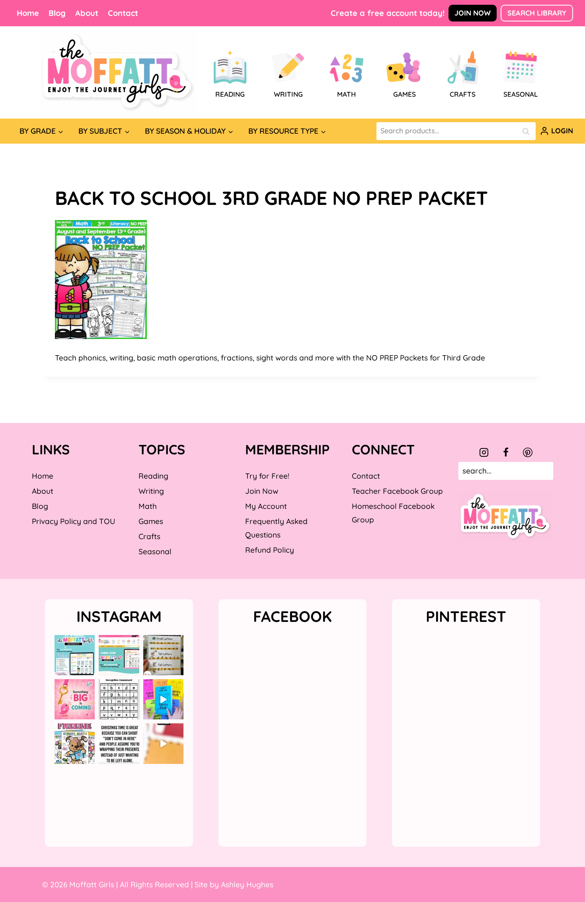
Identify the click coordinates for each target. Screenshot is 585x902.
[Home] (118, 72)
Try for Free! (267, 476)
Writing (151, 491)
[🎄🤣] (119, 743)
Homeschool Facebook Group (393, 512)
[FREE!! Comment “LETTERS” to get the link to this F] (163, 655)
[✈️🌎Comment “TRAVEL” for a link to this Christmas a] (163, 743)
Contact (123, 13)
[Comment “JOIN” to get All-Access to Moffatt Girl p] (119, 655)
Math (147, 506)
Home (28, 13)
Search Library (536, 13)
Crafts (149, 536)
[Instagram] (483, 452)
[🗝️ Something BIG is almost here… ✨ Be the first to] (75, 699)
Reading (153, 476)
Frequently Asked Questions (276, 528)
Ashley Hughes (247, 884)
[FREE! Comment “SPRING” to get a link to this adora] (75, 743)
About (86, 13)
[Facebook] (505, 452)
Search (528, 131)
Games (150, 521)
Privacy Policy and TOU (73, 521)
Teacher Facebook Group (397, 491)
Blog (57, 13)
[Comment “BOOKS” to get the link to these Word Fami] (163, 699)
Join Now (472, 13)
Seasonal (155, 551)
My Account (266, 506)
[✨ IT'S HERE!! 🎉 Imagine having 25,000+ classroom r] (75, 655)
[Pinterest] (527, 452)
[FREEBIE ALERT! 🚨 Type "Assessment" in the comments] (119, 699)
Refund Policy (269, 550)
